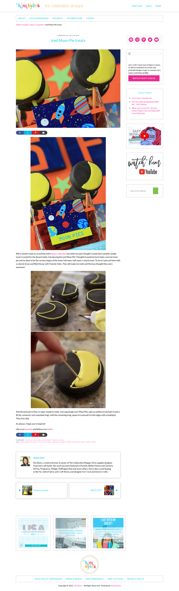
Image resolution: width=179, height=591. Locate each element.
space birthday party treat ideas (81, 442)
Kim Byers (78, 586)
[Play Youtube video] (144, 136)
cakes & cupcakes (33, 440)
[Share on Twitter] (28, 133)
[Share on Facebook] (20, 133)
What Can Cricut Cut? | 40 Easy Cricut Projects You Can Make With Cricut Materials (146, 111)
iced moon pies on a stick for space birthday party (43, 442)
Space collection (58, 253)
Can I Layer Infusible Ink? (142, 98)
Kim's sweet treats (50, 440)
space (61, 440)
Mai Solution (116, 586)
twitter (50, 429)
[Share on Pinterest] (35, 133)
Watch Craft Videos (144, 78)
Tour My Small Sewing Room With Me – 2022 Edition (70, 533)
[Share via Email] (43, 133)
